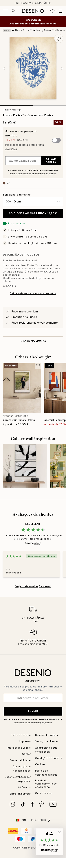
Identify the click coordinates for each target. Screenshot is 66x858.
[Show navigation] (5, 11)
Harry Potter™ (23, 30)
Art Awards (24, 787)
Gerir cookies (43, 793)
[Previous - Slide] (4, 68)
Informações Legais (19, 747)
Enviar (33, 711)
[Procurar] (14, 11)
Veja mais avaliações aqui (33, 586)
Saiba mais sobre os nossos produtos (33, 293)
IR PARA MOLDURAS (33, 340)
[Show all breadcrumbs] (7, 30)
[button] (49, 841)
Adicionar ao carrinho (33, 213)
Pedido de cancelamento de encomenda (46, 784)
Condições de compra (48, 758)
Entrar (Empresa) (20, 793)
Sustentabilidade (20, 760)
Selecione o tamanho (17, 194)
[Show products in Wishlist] (52, 11)
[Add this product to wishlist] (58, 38)
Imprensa (25, 741)
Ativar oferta (50, 160)
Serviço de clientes (47, 741)
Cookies (40, 764)
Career (26, 753)
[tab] (16, 104)
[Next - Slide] (62, 68)
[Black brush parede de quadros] (25, 466)
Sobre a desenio (21, 735)
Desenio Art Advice (47, 735)
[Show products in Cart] (60, 11)
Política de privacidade (42, 170)
